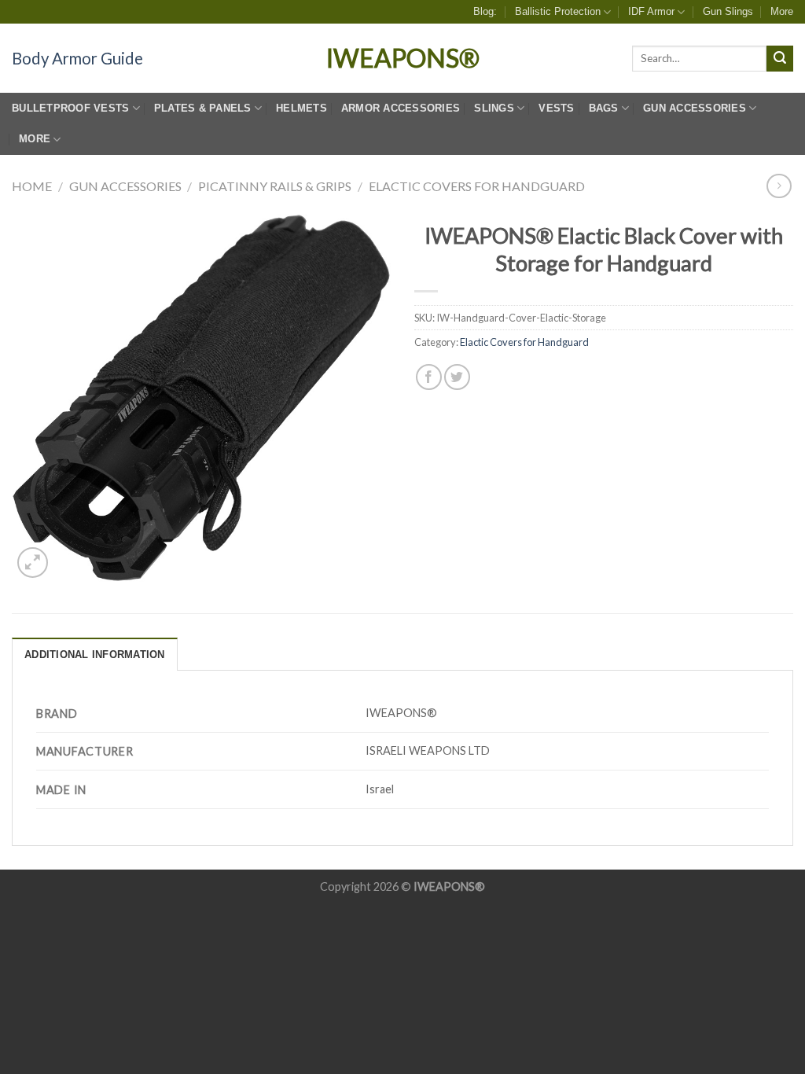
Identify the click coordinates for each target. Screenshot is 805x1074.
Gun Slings (728, 11)
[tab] (95, 654)
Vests (556, 108)
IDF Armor (651, 11)
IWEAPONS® (403, 58)
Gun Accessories (125, 185)
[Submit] (779, 59)
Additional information (94, 654)
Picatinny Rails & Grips (274, 185)
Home (32, 185)
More (781, 11)
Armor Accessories (400, 108)
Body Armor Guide (77, 58)
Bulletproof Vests (70, 108)
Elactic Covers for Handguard (477, 185)
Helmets (301, 108)
